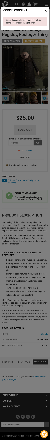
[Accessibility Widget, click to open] (44, 434)
